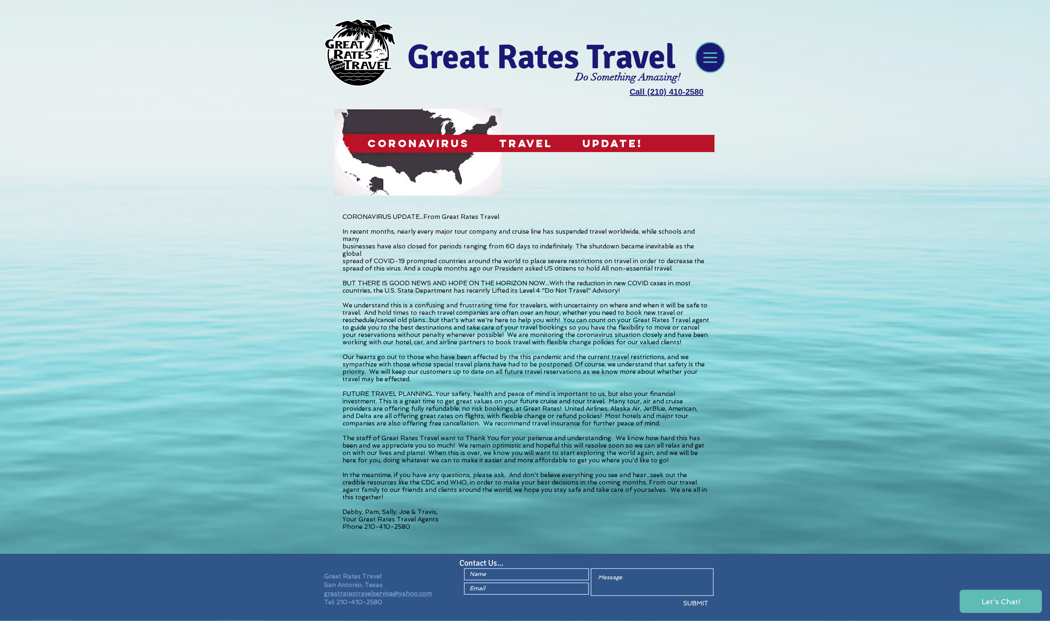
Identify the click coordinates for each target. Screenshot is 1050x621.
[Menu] (710, 57)
